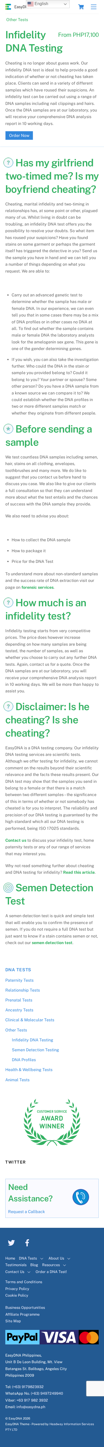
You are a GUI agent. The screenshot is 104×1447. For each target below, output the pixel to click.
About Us (56, 1258)
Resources (51, 1265)
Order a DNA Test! (51, 1271)
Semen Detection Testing (35, 1049)
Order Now (19, 135)
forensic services (37, 587)
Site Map (13, 1321)
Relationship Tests (22, 990)
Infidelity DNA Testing (32, 1040)
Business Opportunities (25, 1307)
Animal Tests (17, 1079)
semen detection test (52, 942)
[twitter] (12, 1242)
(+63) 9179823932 (28, 1387)
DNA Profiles (24, 1059)
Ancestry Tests (19, 1010)
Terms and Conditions (23, 1282)
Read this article (79, 872)
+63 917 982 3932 (32, 1400)
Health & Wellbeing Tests (29, 1069)
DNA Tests (18, 969)
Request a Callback (26, 1211)
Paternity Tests (19, 980)
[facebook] (28, 1242)
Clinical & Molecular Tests (29, 1019)
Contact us (15, 840)
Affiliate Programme (22, 1314)
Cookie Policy (16, 1295)
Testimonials (16, 1265)
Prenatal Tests (18, 1000)
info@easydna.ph (30, 1407)
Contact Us (14, 1271)
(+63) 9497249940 (47, 1393)
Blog (34, 1265)
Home (10, 1258)
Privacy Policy (17, 1288)
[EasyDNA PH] (18, 7)
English (41, 4)
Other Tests (17, 19)
